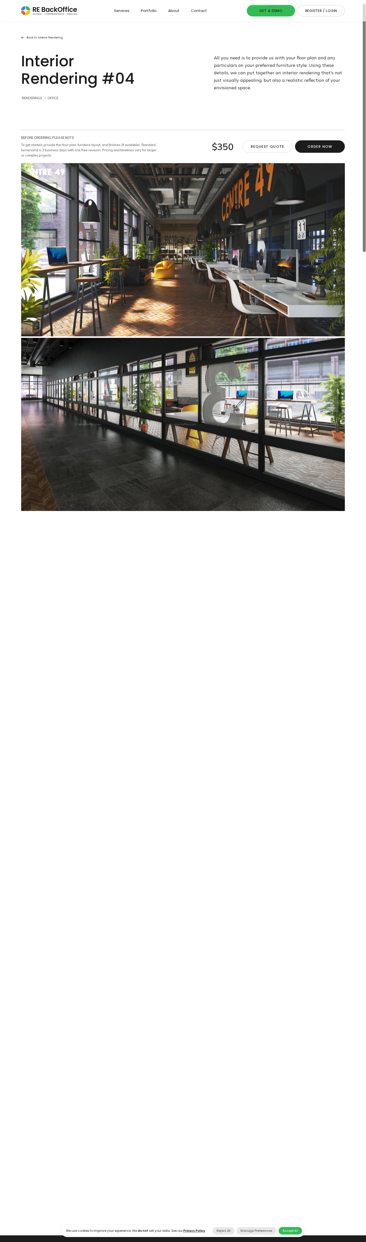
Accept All (290, 1231)
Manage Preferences (256, 1231)
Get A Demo (271, 10)
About (174, 10)
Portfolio (149, 10)
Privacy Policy (194, 1231)
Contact (199, 10)
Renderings (32, 105)
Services (121, 10)
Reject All (224, 1231)
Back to (45, 44)
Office (53, 105)
